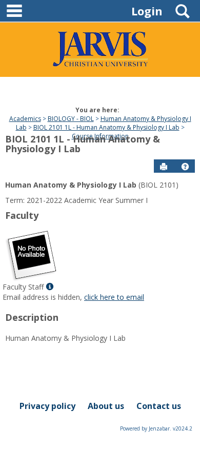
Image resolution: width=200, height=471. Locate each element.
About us (106, 406)
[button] (185, 166)
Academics (25, 118)
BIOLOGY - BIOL (71, 118)
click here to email (114, 297)
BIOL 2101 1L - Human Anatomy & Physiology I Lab (106, 127)
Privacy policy (47, 406)
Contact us (158, 406)
